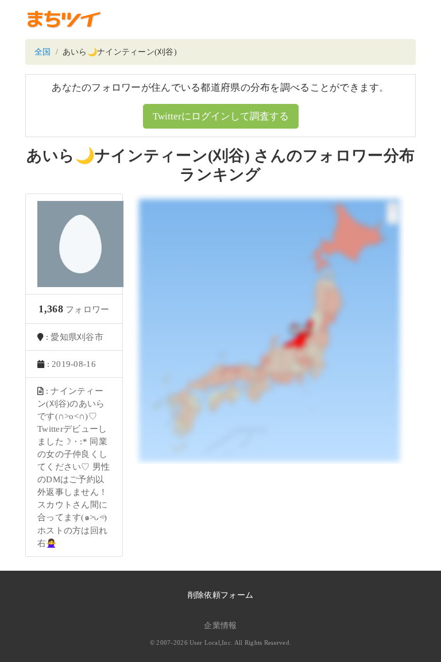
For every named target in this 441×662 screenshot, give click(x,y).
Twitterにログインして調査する (221, 116)
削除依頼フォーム (220, 595)
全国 (42, 52)
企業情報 (220, 625)
